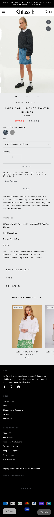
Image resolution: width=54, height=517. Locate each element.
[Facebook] (4, 386)
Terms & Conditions (12, 442)
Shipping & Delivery (13, 410)
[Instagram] (11, 386)
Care (9, 278)
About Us (7, 433)
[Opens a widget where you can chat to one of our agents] (44, 512)
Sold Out (27, 166)
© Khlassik (27, 488)
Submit (27, 189)
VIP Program (9, 459)
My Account (8, 455)
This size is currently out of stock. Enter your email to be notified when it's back (25, 174)
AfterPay (7, 419)
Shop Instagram (10, 450)
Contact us (8, 401)
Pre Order (8, 437)
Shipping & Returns (18, 270)
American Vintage (27, 103)
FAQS (5, 406)
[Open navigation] (3, 12)
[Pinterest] (18, 386)
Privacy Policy (10, 446)
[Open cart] (50, 11)
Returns (6, 414)
